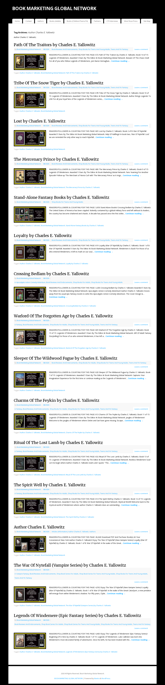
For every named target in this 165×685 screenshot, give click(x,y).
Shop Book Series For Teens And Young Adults (97, 574)
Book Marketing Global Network (29, 49)
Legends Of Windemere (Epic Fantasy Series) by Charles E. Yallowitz (77, 615)
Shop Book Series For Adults (68, 574)
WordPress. (106, 678)
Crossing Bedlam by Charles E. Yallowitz (51, 273)
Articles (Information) (60, 532)
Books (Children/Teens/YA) (77, 21)
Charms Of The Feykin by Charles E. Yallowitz (56, 400)
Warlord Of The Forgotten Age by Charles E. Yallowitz (63, 315)
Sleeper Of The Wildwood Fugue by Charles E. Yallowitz (65, 358)
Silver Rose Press (131, 21)
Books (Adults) (55, 21)
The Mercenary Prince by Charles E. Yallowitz (56, 159)
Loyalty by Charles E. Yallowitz (43, 235)
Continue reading (120, 61)
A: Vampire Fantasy (22, 574)
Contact (29, 21)
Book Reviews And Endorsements (65, 49)
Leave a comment (141, 49)
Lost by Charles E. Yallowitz (39, 121)
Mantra (97, 678)
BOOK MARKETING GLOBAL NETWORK (54, 8)
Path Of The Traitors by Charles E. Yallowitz (54, 44)
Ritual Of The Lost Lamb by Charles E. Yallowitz (58, 442)
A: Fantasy (18, 325)
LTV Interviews (112, 21)
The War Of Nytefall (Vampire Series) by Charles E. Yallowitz (70, 565)
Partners (97, 21)
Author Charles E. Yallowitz (30, 73)
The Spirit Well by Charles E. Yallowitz (49, 484)
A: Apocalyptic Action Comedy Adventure (30, 282)
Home (17, 21)
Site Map (146, 21)
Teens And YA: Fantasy (119, 49)
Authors (41, 21)
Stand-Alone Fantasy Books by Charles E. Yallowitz (61, 197)
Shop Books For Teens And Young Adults (94, 49)
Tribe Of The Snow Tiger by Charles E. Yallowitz (58, 82)
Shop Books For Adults (81, 282)
